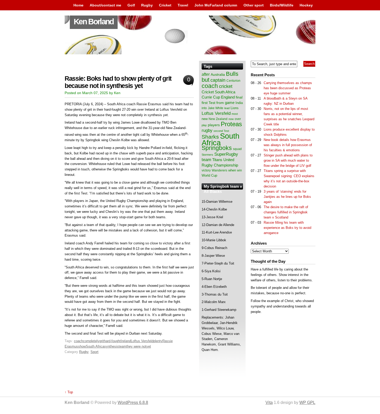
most (235, 113)
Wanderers (219, 170)
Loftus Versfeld (142, 341)
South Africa (95, 346)
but (205, 80)
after (206, 74)
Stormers (207, 154)
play (204, 125)
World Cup (209, 175)
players (214, 125)
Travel (183, 5)
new (205, 119)
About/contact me (105, 5)
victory (206, 170)
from (220, 103)
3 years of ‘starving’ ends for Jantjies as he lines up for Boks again (287, 197)
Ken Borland (94, 21)
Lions (235, 108)
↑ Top (69, 392)
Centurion (233, 80)
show (82, 346)
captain (217, 80)
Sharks (210, 137)
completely (91, 341)
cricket (225, 86)
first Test (208, 103)
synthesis (111, 346)
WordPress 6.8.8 (133, 402)
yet (148, 346)
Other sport (254, 5)
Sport (94, 352)
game (229, 103)
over (238, 119)
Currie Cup (211, 97)
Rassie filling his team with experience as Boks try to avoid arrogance (287, 228)
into (204, 108)
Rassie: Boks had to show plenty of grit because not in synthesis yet (118, 82)
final (239, 97)
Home (78, 5)
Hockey (306, 5)
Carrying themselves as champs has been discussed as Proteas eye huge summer (288, 88)
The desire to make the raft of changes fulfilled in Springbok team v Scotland (286, 212)
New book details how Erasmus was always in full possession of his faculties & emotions (288, 145)
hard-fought (112, 341)
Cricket (165, 5)
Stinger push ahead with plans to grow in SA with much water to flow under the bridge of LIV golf (288, 160)
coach (78, 341)
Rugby (147, 5)
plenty (157, 341)
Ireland (126, 341)
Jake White (215, 108)
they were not (136, 346)
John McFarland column (215, 5)
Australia (218, 74)
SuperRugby (226, 154)
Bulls (232, 74)
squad (237, 149)
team (122, 346)
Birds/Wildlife (281, 5)
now (231, 119)
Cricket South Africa (218, 92)
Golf (131, 5)
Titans (217, 159)
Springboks (217, 148)
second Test (221, 130)
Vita (269, 402)
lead (227, 108)
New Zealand (218, 119)
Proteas (231, 124)
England (228, 97)
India (239, 103)
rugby (207, 130)
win (239, 170)
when (232, 170)
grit (101, 341)
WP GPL (307, 402)
